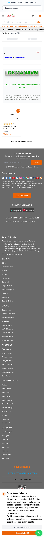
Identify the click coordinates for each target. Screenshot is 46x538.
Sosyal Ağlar (6, 297)
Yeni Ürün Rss (6, 423)
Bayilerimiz (5, 282)
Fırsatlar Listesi (7, 357)
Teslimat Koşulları (8, 317)
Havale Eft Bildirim (8, 336)
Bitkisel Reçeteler (8, 404)
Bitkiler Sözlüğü (7, 408)
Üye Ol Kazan (6, 349)
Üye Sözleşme (7, 432)
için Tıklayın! (18, 241)
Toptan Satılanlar (7, 368)
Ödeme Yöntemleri (8, 314)
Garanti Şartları (7, 325)
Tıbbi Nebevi (6, 389)
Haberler (5, 293)
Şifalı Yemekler (7, 400)
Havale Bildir (6, 455)
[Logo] (14, 15)
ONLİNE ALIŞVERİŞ (22, 467)
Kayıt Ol (36, 162)
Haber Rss (5, 419)
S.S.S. (4, 263)
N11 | (7, 222)
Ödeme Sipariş (7, 310)
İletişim (4, 270)
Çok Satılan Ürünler (8, 372)
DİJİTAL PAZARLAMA (22, 479)
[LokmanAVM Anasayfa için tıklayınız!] (14, 53)
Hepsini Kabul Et (22, 533)
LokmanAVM (19, 57)
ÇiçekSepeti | (26, 222)
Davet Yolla (6, 376)
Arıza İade (5, 458)
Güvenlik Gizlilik (7, 333)
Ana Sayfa (5, 33)
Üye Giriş (5, 439)
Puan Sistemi (21, 30)
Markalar (9, 57)
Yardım (4, 274)
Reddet (10, 516)
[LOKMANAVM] (38, 52)
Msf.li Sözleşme (7, 329)
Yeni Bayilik (6, 443)
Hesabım (5, 451)
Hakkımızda (8, 30)
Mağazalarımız (7, 286)
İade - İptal (5, 321)
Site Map (5, 415)
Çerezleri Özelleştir (22, 527)
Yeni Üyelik (6, 436)
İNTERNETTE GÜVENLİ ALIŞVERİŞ (22, 473)
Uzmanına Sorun (7, 267)
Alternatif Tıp (6, 411)
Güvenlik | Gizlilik (36, 30)
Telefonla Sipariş (8, 289)
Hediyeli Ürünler (7, 361)
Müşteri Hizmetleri (8, 340)
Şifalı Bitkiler (6, 392)
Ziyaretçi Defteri (7, 301)
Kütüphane (5, 385)
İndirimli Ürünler (7, 353)
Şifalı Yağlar (6, 396)
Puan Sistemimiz (7, 364)
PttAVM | (35, 222)
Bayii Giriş (5, 447)
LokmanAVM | (15, 222)
